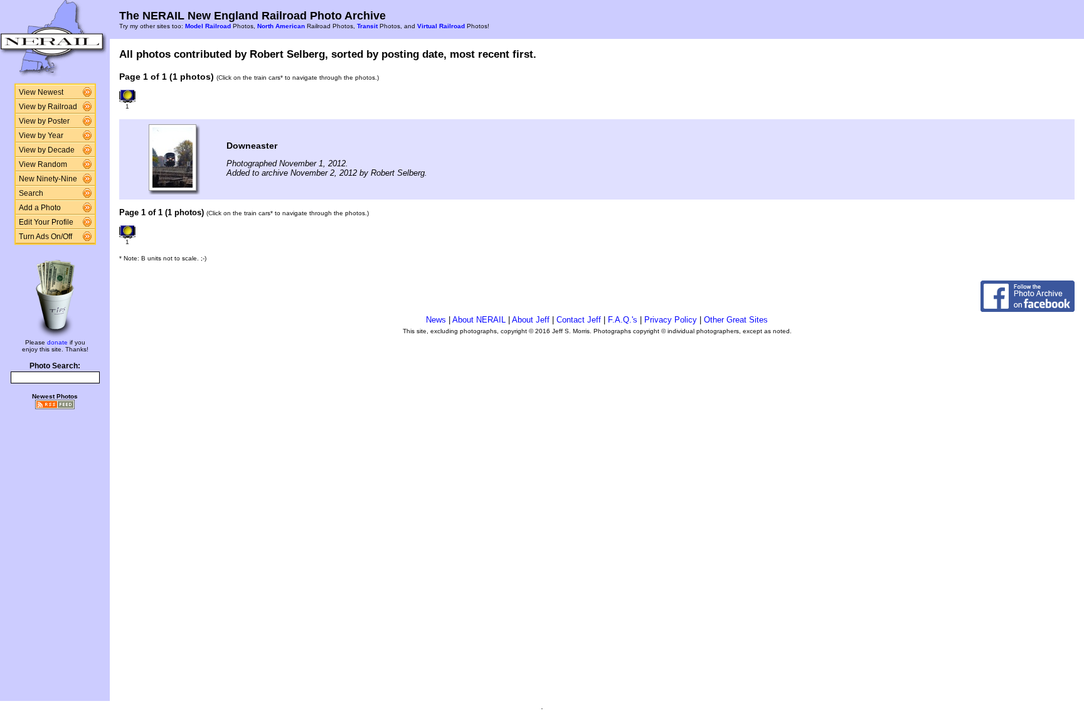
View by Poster (44, 121)
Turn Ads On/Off (45, 236)
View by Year (41, 135)
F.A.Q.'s (622, 319)
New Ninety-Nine (48, 179)
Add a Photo (40, 207)
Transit (367, 26)
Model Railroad (208, 26)
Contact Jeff (578, 319)
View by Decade (47, 150)
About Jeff (531, 319)
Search (31, 193)
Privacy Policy (670, 319)
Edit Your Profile (46, 222)
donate (57, 342)
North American (281, 26)
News (436, 319)
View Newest (41, 92)
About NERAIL (479, 319)
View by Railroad (48, 106)
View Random (43, 164)
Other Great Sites (736, 319)
